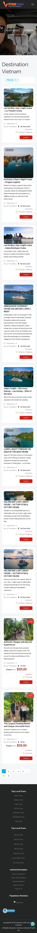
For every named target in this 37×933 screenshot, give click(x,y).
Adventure (11, 124)
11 (4, 776)
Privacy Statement (18, 874)
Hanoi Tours (18, 796)
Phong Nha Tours (18, 817)
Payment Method (18, 881)
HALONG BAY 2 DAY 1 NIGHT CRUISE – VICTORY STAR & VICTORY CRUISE (16, 573)
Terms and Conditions (18, 878)
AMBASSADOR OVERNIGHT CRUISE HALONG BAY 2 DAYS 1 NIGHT (17, 309)
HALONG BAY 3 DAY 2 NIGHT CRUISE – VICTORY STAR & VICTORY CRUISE (16, 504)
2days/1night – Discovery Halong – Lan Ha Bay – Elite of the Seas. (17, 391)
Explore (26, 137)
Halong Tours (18, 800)
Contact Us (18, 889)
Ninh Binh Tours (18, 813)
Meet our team (19, 885)
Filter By (10, 80)
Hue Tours (18, 821)
